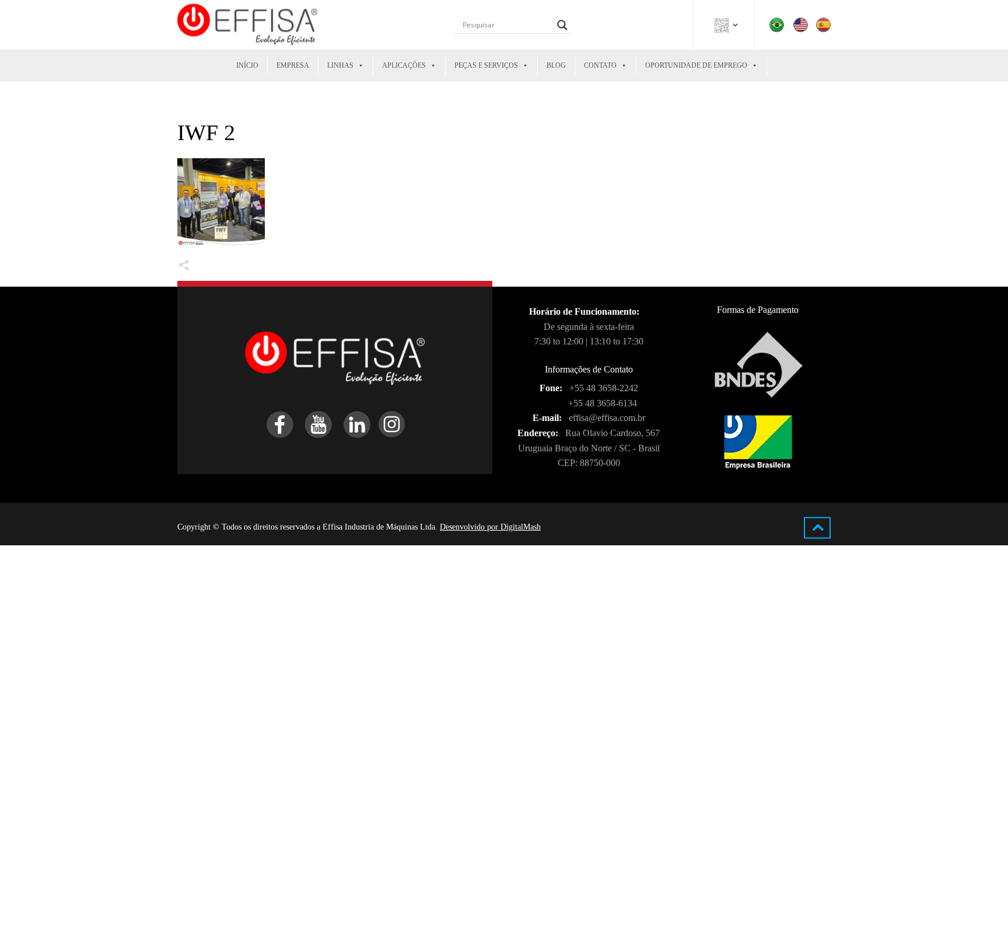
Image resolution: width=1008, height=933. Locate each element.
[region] (151, 855)
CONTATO (600, 65)
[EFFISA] (247, 25)
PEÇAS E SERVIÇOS (486, 65)
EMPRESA (292, 65)
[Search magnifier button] (562, 25)
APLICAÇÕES (404, 65)
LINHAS (340, 65)
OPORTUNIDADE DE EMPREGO (696, 65)
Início (247, 65)
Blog (556, 65)
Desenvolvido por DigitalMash (490, 527)
